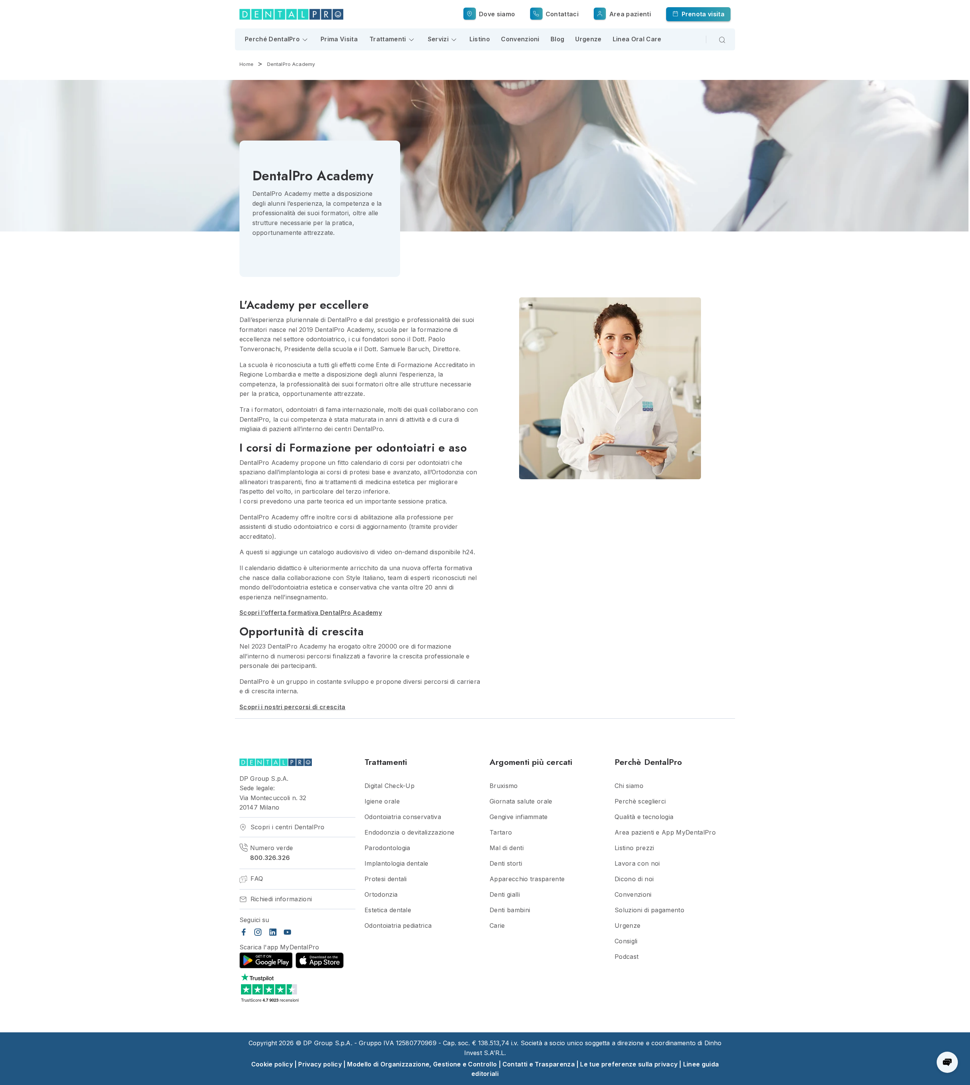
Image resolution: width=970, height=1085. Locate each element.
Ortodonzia (381, 894)
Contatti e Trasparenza (538, 1064)
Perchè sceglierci (640, 801)
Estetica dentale (388, 910)
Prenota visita (702, 14)
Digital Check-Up (390, 786)
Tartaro (501, 832)
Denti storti (506, 863)
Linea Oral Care (637, 39)
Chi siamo (629, 786)
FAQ (256, 878)
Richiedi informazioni (280, 899)
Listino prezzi (634, 848)
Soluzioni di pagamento (649, 910)
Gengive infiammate (519, 817)
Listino (479, 39)
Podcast (626, 956)
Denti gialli (505, 894)
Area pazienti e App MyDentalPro (665, 832)
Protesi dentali (386, 879)
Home (246, 64)
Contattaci (561, 14)
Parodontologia (387, 848)
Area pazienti (629, 14)
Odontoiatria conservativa (403, 817)
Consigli (626, 941)
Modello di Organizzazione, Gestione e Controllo (422, 1064)
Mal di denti (507, 848)
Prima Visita (339, 39)
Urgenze (588, 39)
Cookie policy (272, 1064)
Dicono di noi (634, 879)
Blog (557, 39)
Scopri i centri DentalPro (286, 827)
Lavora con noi (637, 863)
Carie (497, 925)
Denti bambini (510, 910)
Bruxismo (504, 786)
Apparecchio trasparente (527, 879)
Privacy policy (319, 1064)
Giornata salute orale (521, 801)
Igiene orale (382, 801)
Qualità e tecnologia (644, 817)
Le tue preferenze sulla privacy (628, 1064)
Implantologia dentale (397, 863)
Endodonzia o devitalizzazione (409, 832)
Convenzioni (520, 39)
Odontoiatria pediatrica (398, 925)
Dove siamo (496, 14)
